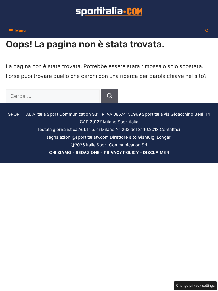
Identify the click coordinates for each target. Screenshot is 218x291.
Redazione (88, 152)
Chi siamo (60, 152)
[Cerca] (109, 96)
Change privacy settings (195, 285)
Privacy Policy (121, 152)
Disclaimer (156, 152)
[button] (207, 30)
